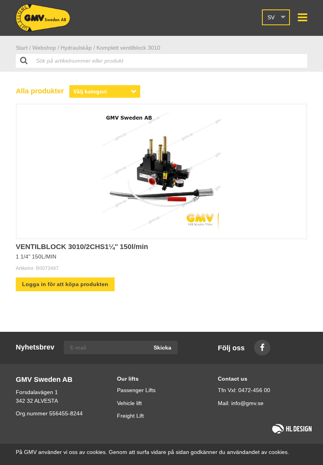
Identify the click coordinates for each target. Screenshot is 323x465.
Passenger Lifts (136, 390)
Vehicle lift (129, 403)
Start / (23, 48)
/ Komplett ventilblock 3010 (126, 48)
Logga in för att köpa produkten (65, 284)
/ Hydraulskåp (75, 48)
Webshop (44, 48)
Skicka (162, 347)
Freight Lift (130, 416)
